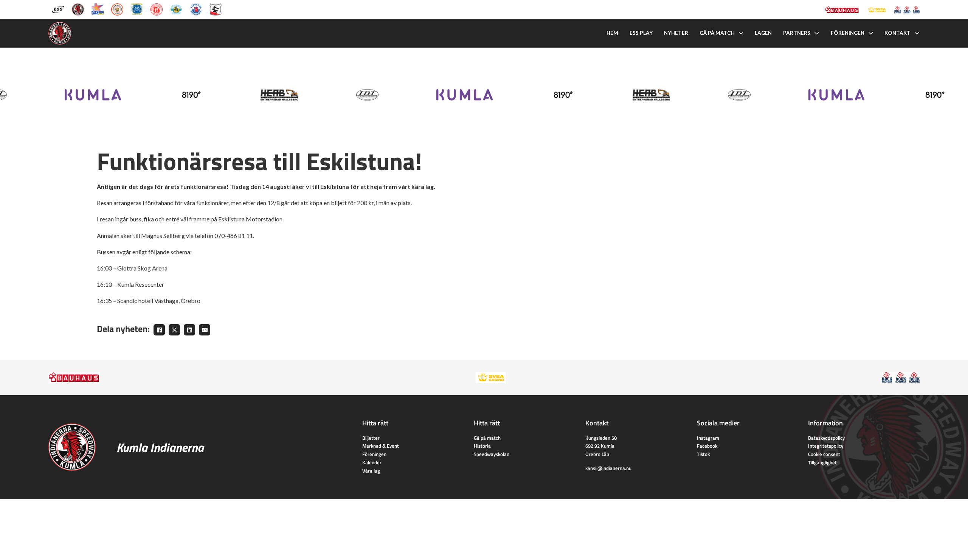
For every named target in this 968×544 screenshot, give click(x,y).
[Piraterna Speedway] (137, 8)
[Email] (204, 329)
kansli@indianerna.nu (608, 468)
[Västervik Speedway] (176, 8)
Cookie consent (824, 454)
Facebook (707, 446)
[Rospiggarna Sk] (156, 8)
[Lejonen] (117, 8)
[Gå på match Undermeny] (741, 33)
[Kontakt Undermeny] (917, 33)
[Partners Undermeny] (816, 33)
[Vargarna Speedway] (196, 8)
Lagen (763, 33)
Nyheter (676, 33)
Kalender (372, 462)
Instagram (708, 438)
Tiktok (703, 454)
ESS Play (641, 33)
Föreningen (847, 33)
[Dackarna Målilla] (98, 8)
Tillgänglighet (822, 462)
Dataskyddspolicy (826, 438)
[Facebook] (159, 329)
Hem (612, 33)
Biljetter (371, 438)
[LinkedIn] (189, 329)
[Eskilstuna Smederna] (215, 8)
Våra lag (371, 470)
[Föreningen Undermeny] (870, 33)
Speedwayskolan (491, 454)
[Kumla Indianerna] (78, 8)
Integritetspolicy (825, 446)
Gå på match (717, 33)
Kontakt (897, 33)
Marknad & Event (380, 446)
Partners (796, 33)
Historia (482, 446)
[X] (174, 329)
